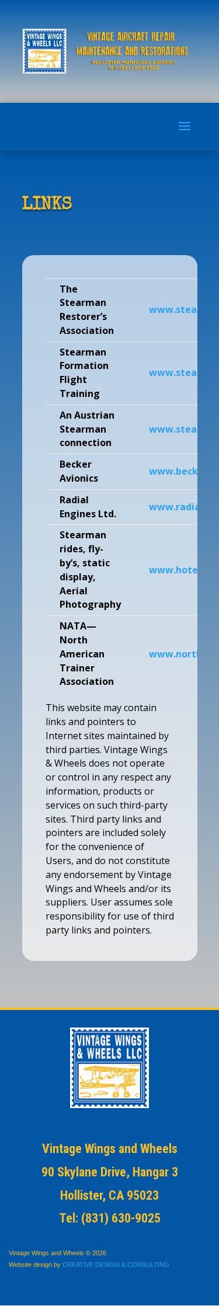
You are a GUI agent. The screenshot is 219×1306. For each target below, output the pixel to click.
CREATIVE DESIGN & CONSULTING (115, 1264)
